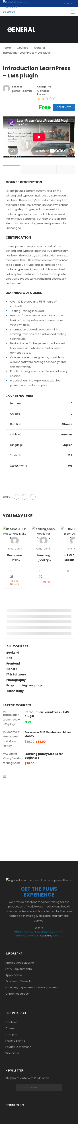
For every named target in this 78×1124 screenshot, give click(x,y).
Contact (11, 1022)
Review (41, 94)
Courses (22, 48)
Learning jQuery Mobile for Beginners (43, 557)
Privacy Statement (18, 1047)
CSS (9, 658)
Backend (12, 652)
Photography (16, 680)
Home (7, 48)
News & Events (15, 1041)
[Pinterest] (33, 497)
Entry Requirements (18, 969)
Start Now (64, 107)
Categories (44, 86)
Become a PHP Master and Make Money (14, 557)
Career (10, 1028)
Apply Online (13, 975)
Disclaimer (12, 1053)
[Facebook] (16, 497)
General (39, 48)
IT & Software (16, 674)
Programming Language (24, 685)
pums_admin (14, 548)
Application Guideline (19, 963)
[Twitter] (24, 497)
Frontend (13, 663)
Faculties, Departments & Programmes (31, 987)
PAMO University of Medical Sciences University (39, 932)
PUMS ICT (58, 935)
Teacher (17, 86)
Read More (15, 533)
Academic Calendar (18, 981)
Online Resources (17, 994)
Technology (15, 691)
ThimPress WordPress (26, 935)
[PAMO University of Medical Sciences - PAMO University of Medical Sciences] (15, 7)
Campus (11, 1034)
